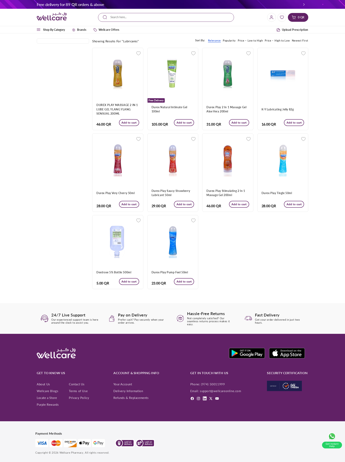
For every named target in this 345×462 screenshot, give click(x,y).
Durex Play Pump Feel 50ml (170, 272)
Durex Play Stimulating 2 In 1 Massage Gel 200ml (225, 193)
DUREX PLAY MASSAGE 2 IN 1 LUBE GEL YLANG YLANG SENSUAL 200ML (117, 109)
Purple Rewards (48, 404)
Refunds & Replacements (131, 398)
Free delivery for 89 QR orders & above (70, 4)
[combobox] (166, 17)
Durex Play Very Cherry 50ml (115, 193)
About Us (43, 384)
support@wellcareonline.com (220, 391)
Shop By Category (54, 29)
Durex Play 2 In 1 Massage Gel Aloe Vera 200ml (226, 109)
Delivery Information (128, 391)
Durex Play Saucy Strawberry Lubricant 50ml (171, 193)
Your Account (122, 384)
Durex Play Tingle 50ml (277, 193)
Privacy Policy (79, 398)
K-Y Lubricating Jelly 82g (278, 109)
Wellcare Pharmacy (71, 452)
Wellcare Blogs (47, 391)
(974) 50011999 (213, 384)
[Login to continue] (138, 53)
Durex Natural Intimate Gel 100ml (169, 109)
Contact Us (77, 384)
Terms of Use (78, 391)
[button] (304, 4)
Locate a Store (47, 398)
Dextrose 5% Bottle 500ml (113, 272)
